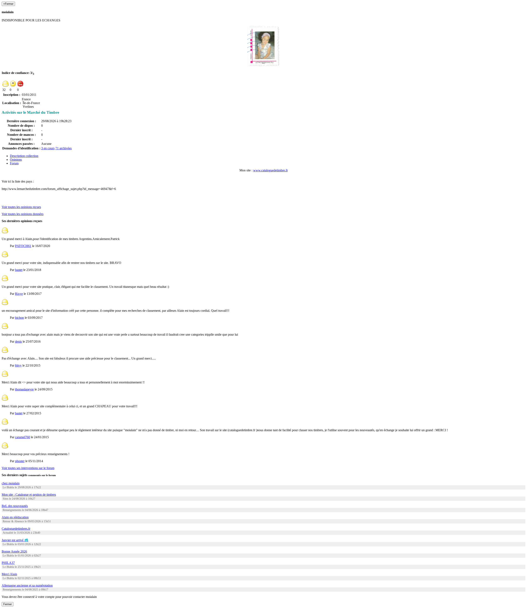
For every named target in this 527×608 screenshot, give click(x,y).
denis (18, 341)
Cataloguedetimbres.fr (16, 528)
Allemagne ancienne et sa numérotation (27, 585)
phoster (19, 461)
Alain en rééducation (15, 517)
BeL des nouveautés (15, 506)
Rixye (19, 293)
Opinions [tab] (16, 159)
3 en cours (48, 148)
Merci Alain (9, 574)
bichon (19, 317)
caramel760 (22, 437)
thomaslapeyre (24, 389)
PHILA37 (8, 563)
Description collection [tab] (24, 156)
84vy (18, 365)
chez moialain (11, 483)
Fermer (7, 604)
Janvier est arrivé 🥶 (15, 540)
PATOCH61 (23, 246)
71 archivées (63, 148)
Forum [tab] (14, 163)
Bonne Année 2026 (14, 551)
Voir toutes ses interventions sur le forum (28, 468)
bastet (18, 270)
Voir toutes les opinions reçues (21, 207)
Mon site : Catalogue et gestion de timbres (29, 494)
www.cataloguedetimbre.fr (270, 170)
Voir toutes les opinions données (22, 214)
